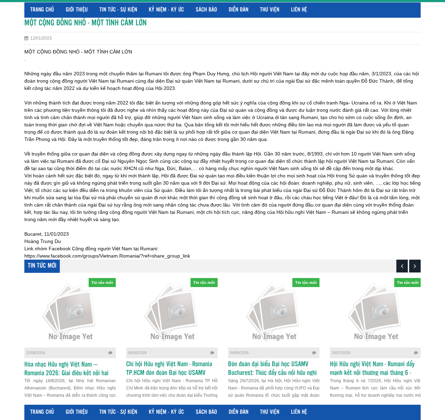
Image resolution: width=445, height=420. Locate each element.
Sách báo (206, 9)
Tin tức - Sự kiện (118, 9)
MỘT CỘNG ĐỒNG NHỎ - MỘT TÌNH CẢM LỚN (85, 23)
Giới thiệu (77, 9)
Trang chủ (42, 9)
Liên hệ (299, 9)
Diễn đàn (238, 9)
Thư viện (269, 9)
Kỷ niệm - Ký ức (166, 9)
